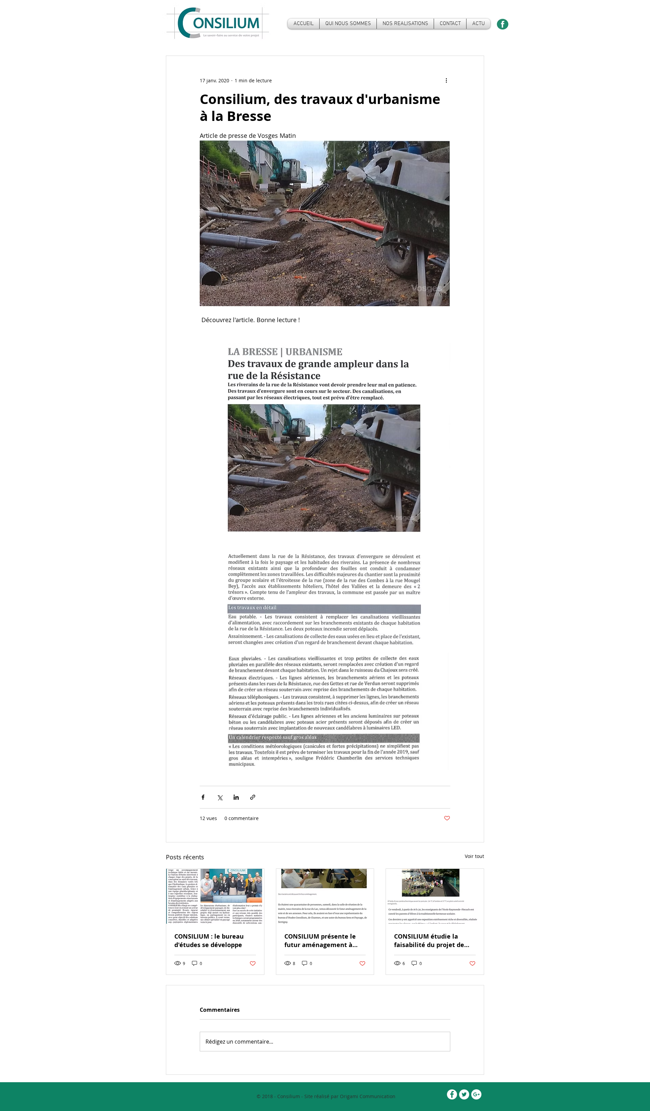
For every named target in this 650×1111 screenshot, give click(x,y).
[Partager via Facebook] (203, 797)
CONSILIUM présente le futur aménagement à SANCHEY (320, 940)
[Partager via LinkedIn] (236, 797)
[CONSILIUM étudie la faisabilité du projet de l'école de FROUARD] (435, 896)
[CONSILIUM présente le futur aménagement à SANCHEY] (325, 896)
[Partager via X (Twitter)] (219, 797)
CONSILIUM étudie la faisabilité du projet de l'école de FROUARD (429, 940)
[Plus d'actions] (446, 80)
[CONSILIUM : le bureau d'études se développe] (215, 896)
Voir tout (474, 856)
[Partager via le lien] (253, 797)
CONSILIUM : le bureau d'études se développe (209, 940)
